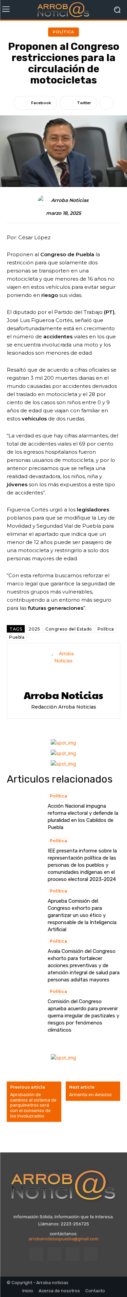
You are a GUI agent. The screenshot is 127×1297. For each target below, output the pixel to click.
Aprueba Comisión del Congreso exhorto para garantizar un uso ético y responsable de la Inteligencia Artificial (82, 915)
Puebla (16, 637)
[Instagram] (54, 1254)
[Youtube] (90, 1254)
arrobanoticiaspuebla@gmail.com (63, 1238)
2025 (34, 629)
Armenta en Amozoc (90, 1094)
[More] (106, 103)
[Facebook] (36, 1254)
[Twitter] (72, 1254)
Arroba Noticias (69, 200)
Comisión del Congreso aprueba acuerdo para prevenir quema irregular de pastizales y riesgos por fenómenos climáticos (83, 1015)
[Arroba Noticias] (44, 200)
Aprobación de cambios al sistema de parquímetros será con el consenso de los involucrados (33, 1105)
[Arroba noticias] (63, 10)
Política (63, 32)
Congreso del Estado (68, 629)
